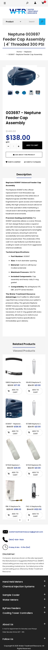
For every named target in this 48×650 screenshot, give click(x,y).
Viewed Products (24, 351)
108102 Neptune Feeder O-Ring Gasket (21, 382)
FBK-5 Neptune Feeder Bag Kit (18, 506)
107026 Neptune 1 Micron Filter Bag (20, 465)
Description (24, 174)
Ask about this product (25, 155)
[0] (43, 3)
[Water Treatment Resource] (24, 12)
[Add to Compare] (18, 364)
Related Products (24, 344)
